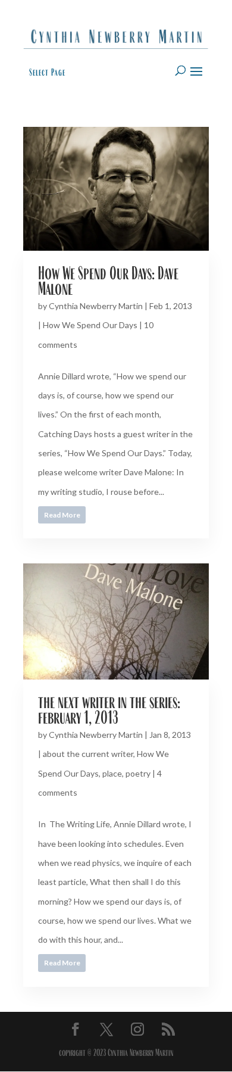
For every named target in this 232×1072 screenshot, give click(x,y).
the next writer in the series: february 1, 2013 (109, 710)
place (112, 773)
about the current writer (88, 754)
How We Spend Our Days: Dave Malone (108, 281)
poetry (138, 773)
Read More (62, 514)
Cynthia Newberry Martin (96, 306)
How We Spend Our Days (90, 325)
